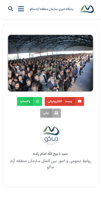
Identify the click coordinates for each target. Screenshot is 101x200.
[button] (10, 8)
